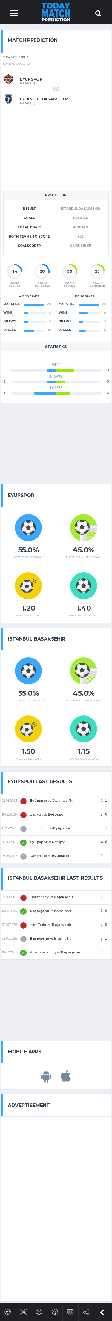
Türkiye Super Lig (16, 57)
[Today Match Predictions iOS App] (65, 1079)
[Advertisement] (56, 147)
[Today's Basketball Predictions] (54, 1311)
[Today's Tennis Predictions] (39, 1311)
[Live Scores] (70, 1311)
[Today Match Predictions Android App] (46, 1079)
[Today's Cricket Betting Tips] (23, 1311)
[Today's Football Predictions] (7, 1311)
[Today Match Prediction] (56, 11)
